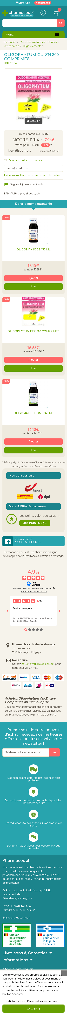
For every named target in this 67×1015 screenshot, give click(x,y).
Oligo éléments (32, 46)
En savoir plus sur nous (16, 917)
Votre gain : (22, 145)
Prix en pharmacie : (29, 134)
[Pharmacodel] (18, 13)
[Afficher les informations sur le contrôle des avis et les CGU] (53, 588)
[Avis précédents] (7, 611)
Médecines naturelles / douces (38, 42)
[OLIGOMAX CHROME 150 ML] (33, 393)
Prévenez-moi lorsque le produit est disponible (32, 175)
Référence (44, 151)
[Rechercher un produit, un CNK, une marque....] (61, 23)
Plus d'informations (13, 1001)
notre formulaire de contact (37, 663)
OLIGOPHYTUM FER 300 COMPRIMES (33, 331)
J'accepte (33, 1008)
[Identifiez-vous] (43, 13)
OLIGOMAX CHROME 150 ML (34, 413)
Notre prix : (27, 140)
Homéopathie (10, 46)
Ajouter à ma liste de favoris (25, 160)
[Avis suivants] (59, 611)
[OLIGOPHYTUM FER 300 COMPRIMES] (33, 311)
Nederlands (43, 2)
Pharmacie (8, 42)
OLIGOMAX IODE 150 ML (33, 249)
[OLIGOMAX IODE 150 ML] (33, 229)
